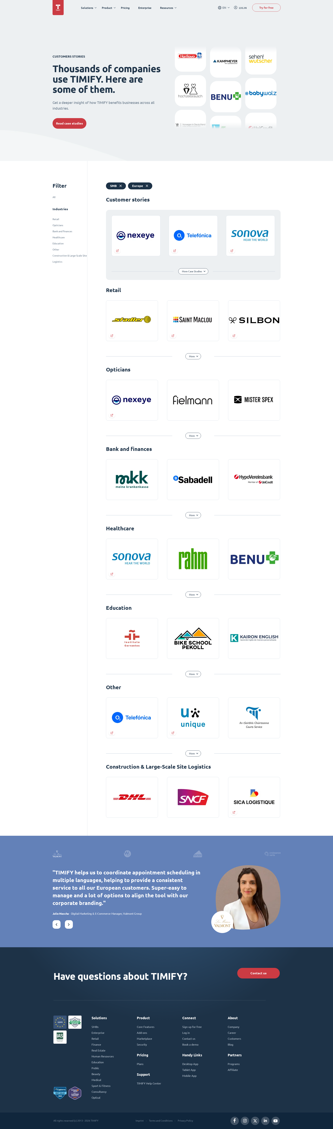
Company (233, 1026)
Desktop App (190, 1064)
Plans (140, 1064)
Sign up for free (192, 1026)
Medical (96, 1079)
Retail (56, 219)
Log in (186, 1032)
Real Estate (98, 1050)
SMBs (95, 1026)
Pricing (125, 7)
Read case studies (69, 123)
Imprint (140, 1120)
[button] (57, 924)
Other (56, 249)
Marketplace (144, 1038)
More (192, 356)
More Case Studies (192, 271)
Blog (230, 1044)
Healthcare (59, 237)
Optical (96, 1097)
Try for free (266, 7)
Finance (96, 1044)
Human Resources (103, 1056)
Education (58, 243)
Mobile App (189, 1075)
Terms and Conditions (161, 1120)
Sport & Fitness (101, 1085)
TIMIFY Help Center (149, 1083)
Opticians (58, 225)
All (54, 197)
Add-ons (142, 1032)
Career (232, 1032)
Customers (234, 1038)
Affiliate (233, 1069)
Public (95, 1068)
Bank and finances (62, 231)
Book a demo (190, 1044)
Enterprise (144, 7)
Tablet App (189, 1069)
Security (142, 1044)
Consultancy (99, 1091)
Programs (234, 1064)
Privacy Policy (185, 1120)
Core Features (145, 1026)
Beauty (96, 1074)
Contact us (258, 973)
